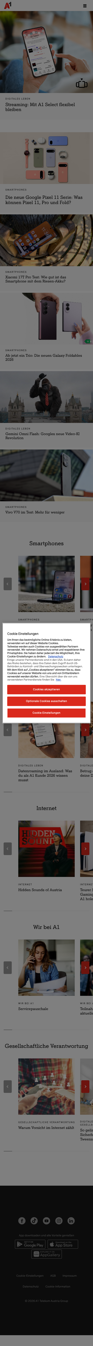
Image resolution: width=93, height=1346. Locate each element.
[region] (46, 673)
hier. (58, 679)
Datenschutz (55, 656)
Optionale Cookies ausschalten (46, 701)
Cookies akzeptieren (46, 689)
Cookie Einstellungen (46, 712)
